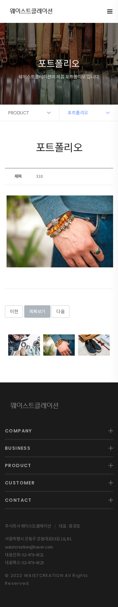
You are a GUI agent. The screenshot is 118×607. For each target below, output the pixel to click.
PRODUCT (18, 465)
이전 (14, 311)
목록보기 (37, 311)
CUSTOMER (20, 483)
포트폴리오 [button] (78, 113)
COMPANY (18, 431)
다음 (60, 311)
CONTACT (18, 500)
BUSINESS (17, 448)
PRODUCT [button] (18, 113)
